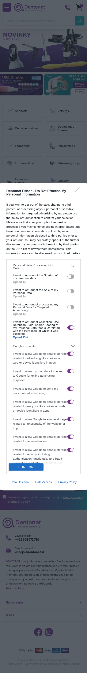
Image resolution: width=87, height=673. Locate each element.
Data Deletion (20, 482)
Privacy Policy (67, 482)
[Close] (79, 191)
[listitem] (43, 267)
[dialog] (43, 336)
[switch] (70, 276)
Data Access (43, 482)
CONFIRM (26, 467)
